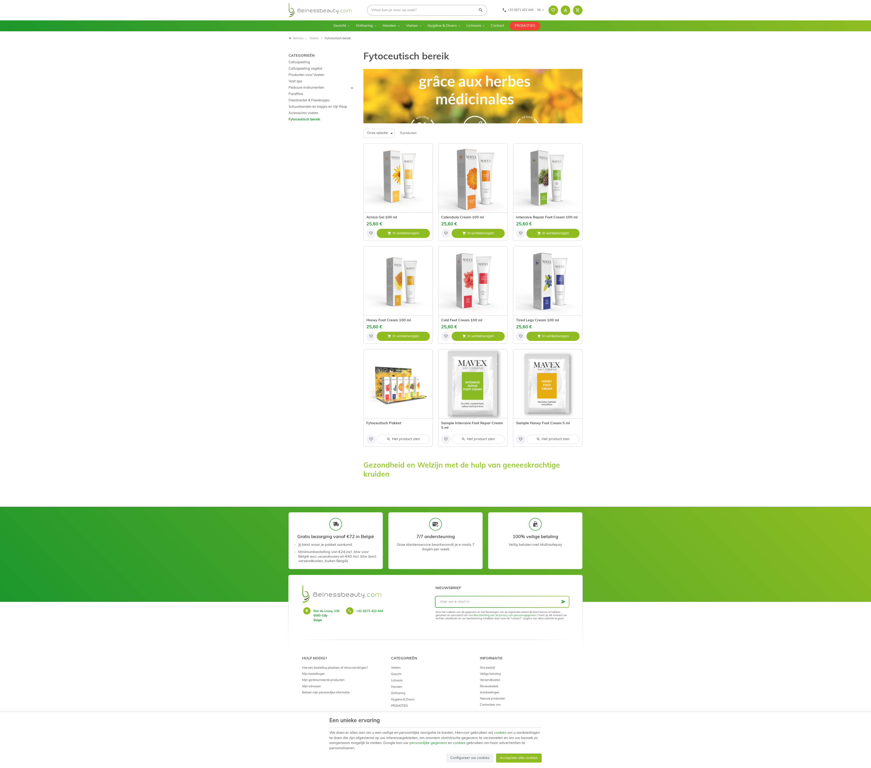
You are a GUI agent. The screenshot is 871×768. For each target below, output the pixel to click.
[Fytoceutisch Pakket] (398, 383)
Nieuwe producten (492, 698)
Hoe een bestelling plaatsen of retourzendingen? (335, 667)
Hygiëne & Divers (442, 26)
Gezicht (339, 26)
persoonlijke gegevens (428, 743)
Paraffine (296, 94)
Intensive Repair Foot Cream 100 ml (546, 217)
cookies (500, 733)
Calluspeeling (299, 62)
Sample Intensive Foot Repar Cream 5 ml (472, 426)
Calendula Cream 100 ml (462, 217)
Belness (298, 38)
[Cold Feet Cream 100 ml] (472, 280)
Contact (497, 26)
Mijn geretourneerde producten (323, 680)
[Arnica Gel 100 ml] (398, 178)
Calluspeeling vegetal (305, 69)
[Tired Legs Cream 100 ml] (547, 280)
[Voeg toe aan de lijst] (370, 233)
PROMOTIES (525, 26)
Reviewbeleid (489, 686)
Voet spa (295, 81)
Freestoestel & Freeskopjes (309, 100)
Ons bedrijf (487, 667)
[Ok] (563, 601)
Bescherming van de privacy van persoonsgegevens (505, 615)
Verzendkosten (490, 680)
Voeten (412, 26)
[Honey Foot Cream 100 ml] (398, 280)
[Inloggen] (565, 10)
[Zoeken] (480, 10)
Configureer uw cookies (469, 758)
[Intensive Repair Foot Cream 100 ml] (547, 178)
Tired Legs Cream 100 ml (537, 320)
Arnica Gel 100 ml (381, 217)
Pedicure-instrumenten (306, 88)
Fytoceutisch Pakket (383, 423)
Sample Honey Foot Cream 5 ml (543, 423)
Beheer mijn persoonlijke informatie (326, 692)
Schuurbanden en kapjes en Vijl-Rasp (318, 107)
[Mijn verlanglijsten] (553, 10)
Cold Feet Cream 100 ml (461, 320)
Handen (389, 26)
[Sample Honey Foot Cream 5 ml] (547, 383)
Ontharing (364, 26)
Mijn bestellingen (313, 674)
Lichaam (474, 26)
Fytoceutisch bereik (304, 119)
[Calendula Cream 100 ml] (472, 178)
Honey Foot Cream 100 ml (388, 320)
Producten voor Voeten (306, 75)
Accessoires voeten (303, 113)
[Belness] (320, 10)
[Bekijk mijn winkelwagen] (577, 10)
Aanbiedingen (489, 692)
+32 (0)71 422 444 (369, 611)
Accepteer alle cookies (519, 758)
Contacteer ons (490, 704)
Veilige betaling (490, 674)
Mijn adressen (311, 686)
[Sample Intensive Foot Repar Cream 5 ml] (472, 383)
